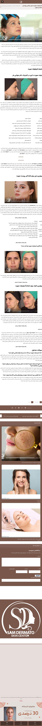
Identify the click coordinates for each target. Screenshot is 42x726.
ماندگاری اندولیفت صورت (35, 246)
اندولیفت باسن (4, 163)
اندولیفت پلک (22, 150)
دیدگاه (38, 556)
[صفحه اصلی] (19, 5)
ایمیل (25, 569)
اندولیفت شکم (39, 165)
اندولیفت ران (40, 163)
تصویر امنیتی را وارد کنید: (35, 577)
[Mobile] (19, 690)
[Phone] (18, 690)
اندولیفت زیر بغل (18, 326)
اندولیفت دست (6, 152)
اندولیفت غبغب (9, 150)
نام (39, 569)
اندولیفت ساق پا (18, 346)
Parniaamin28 (37, 402)
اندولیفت (40, 55)
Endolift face (32, 205)
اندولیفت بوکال (18, 242)
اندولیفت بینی (36, 152)
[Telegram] (21, 690)
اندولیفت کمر (34, 163)
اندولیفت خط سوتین (18, 282)
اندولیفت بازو (22, 153)
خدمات (29, 402)
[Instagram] (24, 690)
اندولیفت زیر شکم (18, 217)
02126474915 (20, 157)
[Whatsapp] (22, 690)
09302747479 (21, 160)
